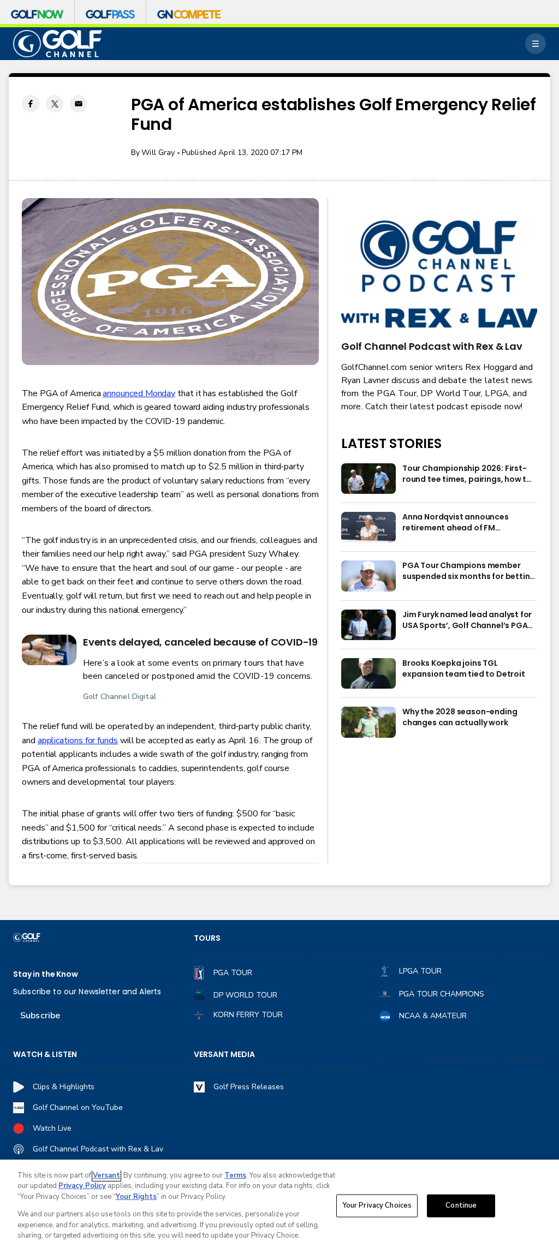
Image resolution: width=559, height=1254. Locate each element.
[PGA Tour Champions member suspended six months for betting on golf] (368, 575)
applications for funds (78, 741)
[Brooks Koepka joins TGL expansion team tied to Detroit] (368, 673)
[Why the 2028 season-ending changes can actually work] (368, 722)
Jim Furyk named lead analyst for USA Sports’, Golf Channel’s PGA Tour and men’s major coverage (467, 620)
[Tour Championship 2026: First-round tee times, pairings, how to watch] (368, 478)
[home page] (57, 44)
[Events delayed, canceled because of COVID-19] (49, 650)
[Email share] (78, 103)
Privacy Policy (82, 1186)
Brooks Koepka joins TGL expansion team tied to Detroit (463, 668)
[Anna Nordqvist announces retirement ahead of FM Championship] (368, 527)
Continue (461, 1205)
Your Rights (136, 1197)
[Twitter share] (54, 103)
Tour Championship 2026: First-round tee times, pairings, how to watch (467, 474)
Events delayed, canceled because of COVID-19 (200, 642)
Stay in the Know (45, 974)
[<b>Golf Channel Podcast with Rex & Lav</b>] (439, 275)
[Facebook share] (30, 103)
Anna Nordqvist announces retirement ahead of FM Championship (455, 523)
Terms (235, 1175)
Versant (106, 1175)
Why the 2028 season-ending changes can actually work (459, 717)
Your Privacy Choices (377, 1205)
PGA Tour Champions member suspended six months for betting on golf (468, 571)
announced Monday (139, 393)
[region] (279, 1207)
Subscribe (40, 1016)
